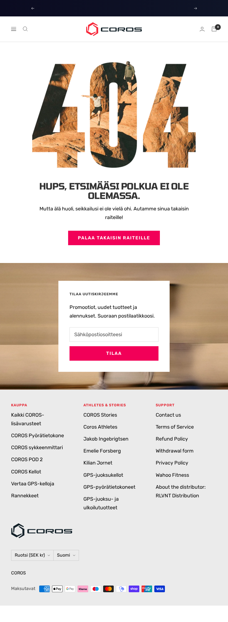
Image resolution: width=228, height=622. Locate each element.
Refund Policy (172, 439)
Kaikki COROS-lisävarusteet (27, 419)
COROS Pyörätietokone (37, 435)
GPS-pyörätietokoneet (109, 487)
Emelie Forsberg (102, 451)
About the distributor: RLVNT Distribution (181, 491)
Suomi (63, 555)
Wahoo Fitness (172, 475)
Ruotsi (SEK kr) (30, 555)
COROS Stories (100, 415)
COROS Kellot (26, 472)
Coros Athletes (100, 427)
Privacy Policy (172, 463)
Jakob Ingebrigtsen (105, 439)
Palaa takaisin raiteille (114, 237)
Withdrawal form (175, 451)
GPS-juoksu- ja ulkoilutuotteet (101, 503)
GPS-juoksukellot (103, 475)
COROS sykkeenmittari (37, 447)
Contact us (168, 415)
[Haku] (25, 28)
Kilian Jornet (97, 463)
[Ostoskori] (214, 28)
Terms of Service (175, 427)
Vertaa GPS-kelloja (32, 484)
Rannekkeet (25, 496)
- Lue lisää (150, 8)
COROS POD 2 (27, 459)
